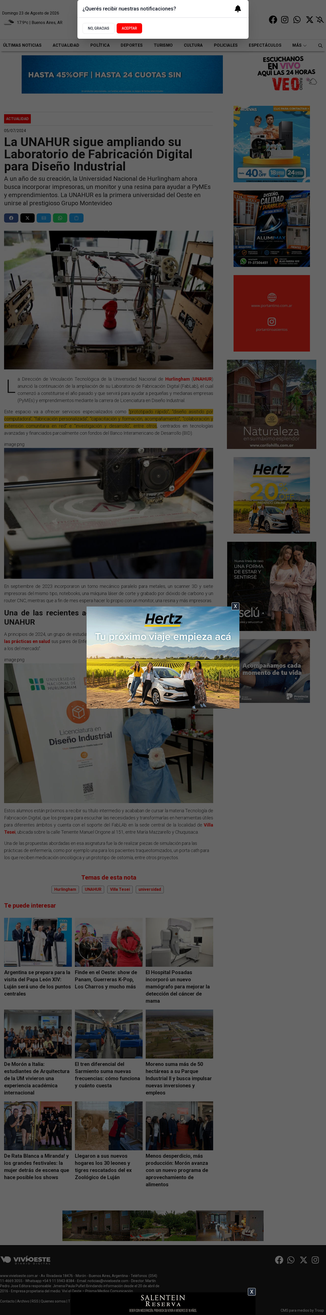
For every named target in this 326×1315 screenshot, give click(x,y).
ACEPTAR (129, 28)
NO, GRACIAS (98, 28)
